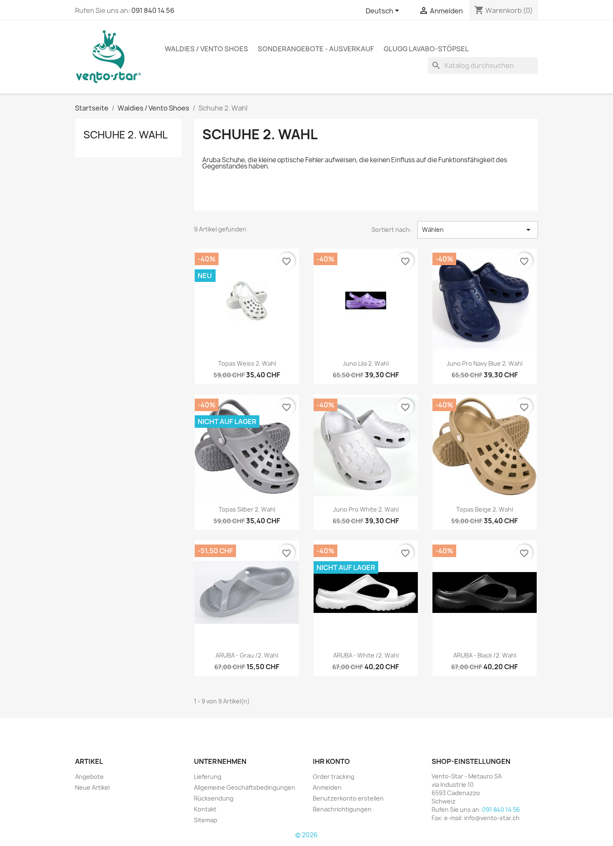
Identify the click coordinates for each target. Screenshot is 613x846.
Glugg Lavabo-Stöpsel (426, 48)
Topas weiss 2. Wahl (247, 363)
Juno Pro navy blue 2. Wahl (485, 363)
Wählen (477, 230)
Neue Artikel (92, 787)
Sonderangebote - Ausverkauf (316, 48)
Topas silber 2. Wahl (247, 509)
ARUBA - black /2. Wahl (484, 655)
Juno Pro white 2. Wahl (366, 509)
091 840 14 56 (152, 10)
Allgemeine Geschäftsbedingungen (244, 787)
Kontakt (205, 809)
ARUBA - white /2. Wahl (366, 655)
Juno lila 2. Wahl (366, 363)
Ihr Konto (331, 761)
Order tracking (333, 777)
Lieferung (207, 777)
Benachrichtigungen (342, 809)
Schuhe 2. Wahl (125, 135)
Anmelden (327, 787)
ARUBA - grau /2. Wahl (247, 655)
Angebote (89, 777)
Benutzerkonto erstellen (348, 798)
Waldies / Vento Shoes (206, 48)
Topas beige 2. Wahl (484, 509)
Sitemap (205, 820)
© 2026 (306, 835)
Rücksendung (214, 798)
